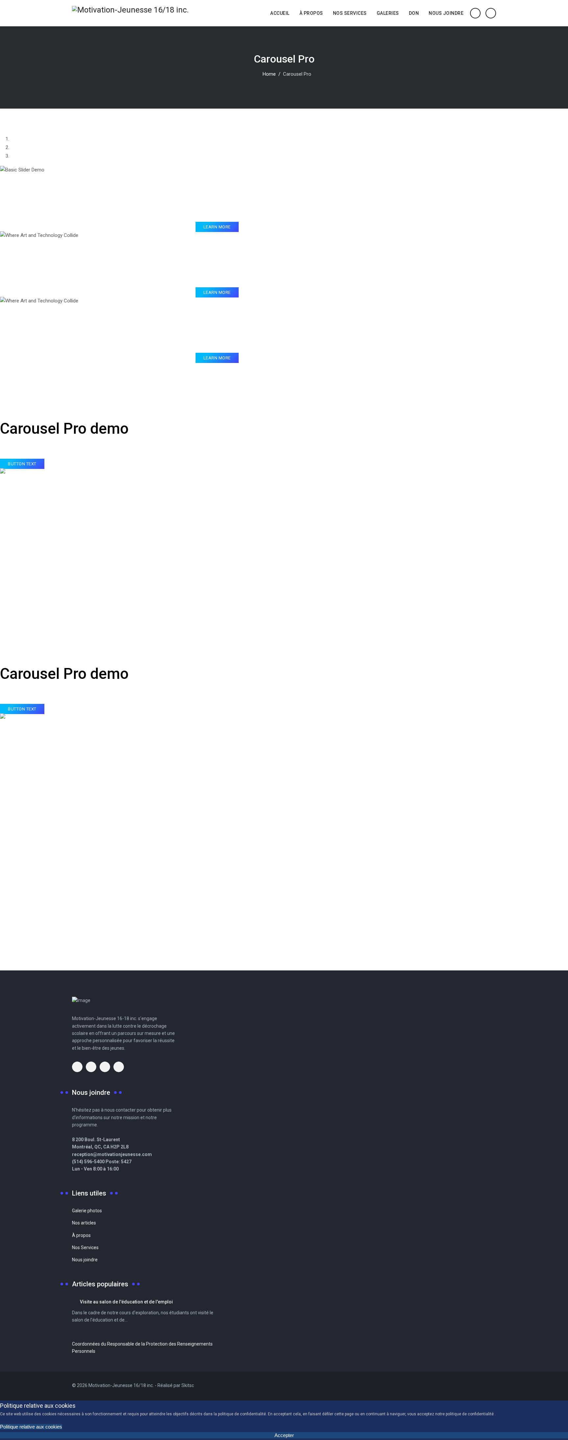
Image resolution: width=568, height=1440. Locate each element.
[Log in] (490, 12)
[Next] (6, 366)
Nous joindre (446, 13)
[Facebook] (475, 1386)
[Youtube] (484, 1386)
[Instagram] (493, 1386)
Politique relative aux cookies (31, 1426)
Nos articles (84, 1222)
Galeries (388, 13)
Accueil (280, 13)
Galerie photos (87, 1210)
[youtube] (105, 1067)
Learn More (217, 226)
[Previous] (2, 366)
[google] (91, 1067)
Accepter (284, 1435)
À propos (311, 13)
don (414, 13)
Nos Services (350, 13)
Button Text (22, 463)
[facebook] (77, 1067)
